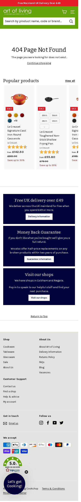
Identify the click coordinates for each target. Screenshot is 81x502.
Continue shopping (39, 63)
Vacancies (44, 372)
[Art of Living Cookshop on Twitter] (61, 423)
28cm (44, 121)
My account (9, 401)
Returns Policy (47, 357)
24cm (54, 115)
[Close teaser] (26, 472)
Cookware (9, 346)
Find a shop (9, 391)
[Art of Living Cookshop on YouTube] (55, 423)
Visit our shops (39, 297)
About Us (8, 367)
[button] (39, 465)
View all (70, 80)
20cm (44, 115)
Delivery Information (50, 351)
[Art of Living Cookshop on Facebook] (48, 423)
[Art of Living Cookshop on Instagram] (41, 423)
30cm (54, 121)
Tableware (8, 351)
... (44, 127)
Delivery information (39, 216)
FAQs (42, 362)
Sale (5, 362)
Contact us (9, 386)
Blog (41, 367)
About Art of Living (49, 346)
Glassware (9, 357)
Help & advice (11, 396)
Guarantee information (39, 259)
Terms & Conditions (53, 488)
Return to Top (39, 316)
